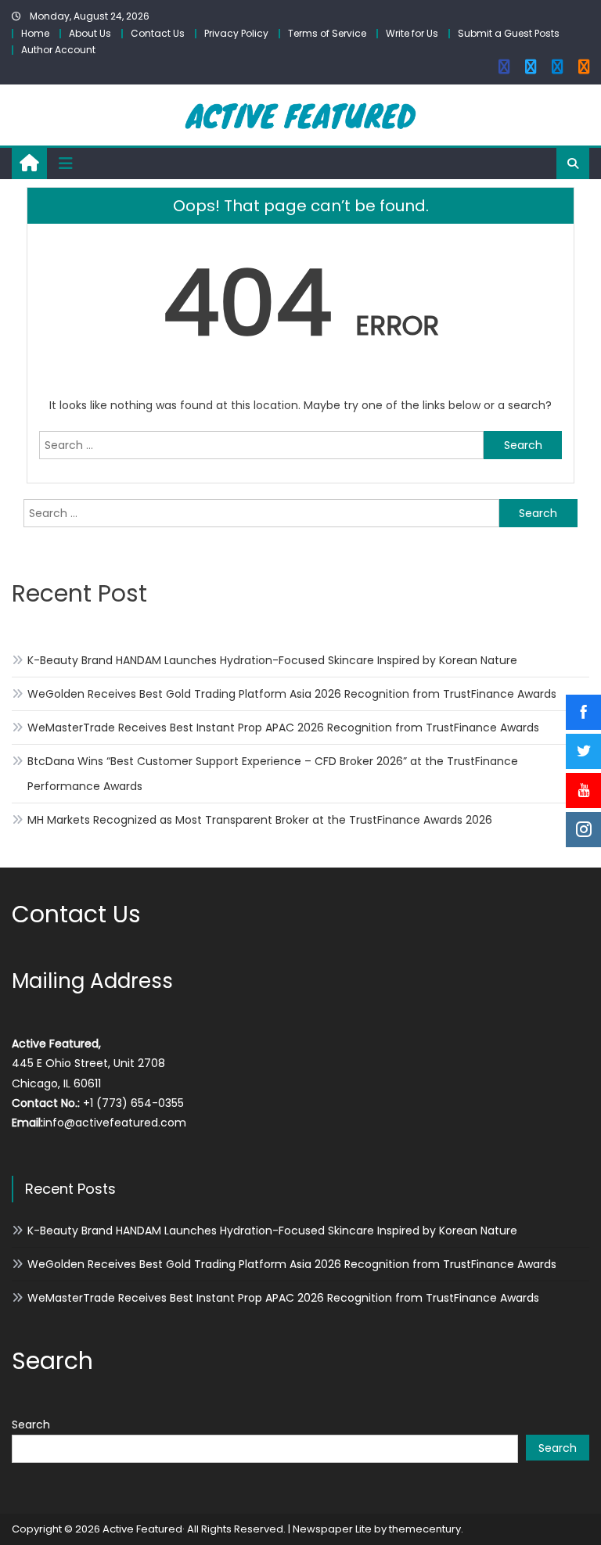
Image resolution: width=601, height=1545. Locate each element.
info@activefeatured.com (114, 1122)
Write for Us (412, 33)
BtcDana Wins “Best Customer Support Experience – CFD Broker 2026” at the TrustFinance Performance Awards (272, 773)
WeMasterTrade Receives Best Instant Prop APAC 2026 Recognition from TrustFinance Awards (283, 727)
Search (31, 1424)
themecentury (425, 1529)
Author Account (58, 49)
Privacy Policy (236, 33)
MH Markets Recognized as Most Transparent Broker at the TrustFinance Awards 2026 (259, 820)
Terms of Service (327, 33)
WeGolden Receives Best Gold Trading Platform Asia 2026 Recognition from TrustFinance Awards (291, 694)
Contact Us (158, 33)
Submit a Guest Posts (509, 33)
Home (35, 33)
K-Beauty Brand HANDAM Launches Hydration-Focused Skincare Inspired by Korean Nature (272, 660)
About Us (90, 33)
